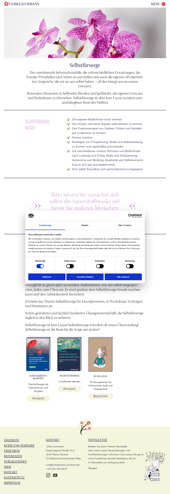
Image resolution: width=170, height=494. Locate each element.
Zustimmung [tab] (45, 225)
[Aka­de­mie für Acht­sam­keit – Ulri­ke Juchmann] (22, 3)
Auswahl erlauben (85, 277)
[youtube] (55, 475)
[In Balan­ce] (100, 339)
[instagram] (48, 475)
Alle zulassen (123, 277)
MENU (155, 4)
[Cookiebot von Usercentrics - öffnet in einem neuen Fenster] (130, 216)
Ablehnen (46, 277)
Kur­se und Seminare (19, 445)
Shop (7, 467)
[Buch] (38, 339)
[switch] (70, 266)
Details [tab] (85, 225)
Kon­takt (10, 472)
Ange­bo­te (11, 440)
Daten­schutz (14, 477)
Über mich (12, 451)
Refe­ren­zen (13, 456)
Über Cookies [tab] (124, 225)
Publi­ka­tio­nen (15, 461)
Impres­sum (12, 483)
